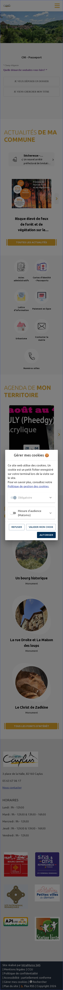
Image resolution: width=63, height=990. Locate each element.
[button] (31, 498)
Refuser (16, 527)
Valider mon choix (41, 527)
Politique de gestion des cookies (28, 486)
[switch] (12, 513)
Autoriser (46, 535)
